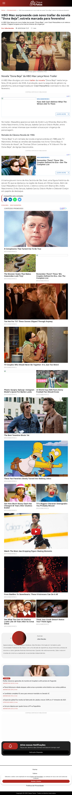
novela (41, 80)
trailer (32, 80)
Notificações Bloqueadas (36, 752)
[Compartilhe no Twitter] (19, 199)
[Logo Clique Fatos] (36, 3)
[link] (19, 638)
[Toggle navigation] (3, 3)
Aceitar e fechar (36, 781)
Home (3, 10)
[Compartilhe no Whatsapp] (15, 199)
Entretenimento (12, 10)
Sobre (35, 773)
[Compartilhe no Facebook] (5, 199)
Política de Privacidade (35, 786)
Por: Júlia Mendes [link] (7, 28)
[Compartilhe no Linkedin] (10, 199)
